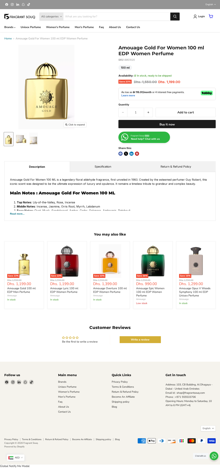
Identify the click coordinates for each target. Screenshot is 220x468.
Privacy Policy (120, 382)
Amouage (12, 295)
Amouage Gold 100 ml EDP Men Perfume (21, 290)
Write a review (140, 340)
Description (37, 166)
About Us (115, 27)
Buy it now (167, 124)
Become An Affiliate (123, 396)
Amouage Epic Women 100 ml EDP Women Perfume (150, 291)
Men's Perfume (84, 27)
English (209, 4)
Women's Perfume (58, 27)
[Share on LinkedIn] (131, 154)
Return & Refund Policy (176, 166)
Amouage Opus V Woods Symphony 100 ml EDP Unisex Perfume (195, 291)
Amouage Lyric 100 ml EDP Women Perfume (64, 290)
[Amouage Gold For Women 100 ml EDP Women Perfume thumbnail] (8, 139)
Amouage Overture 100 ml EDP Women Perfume (110, 290)
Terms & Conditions (123, 387)
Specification (103, 166)
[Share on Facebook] (120, 154)
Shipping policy (120, 401)
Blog (114, 406)
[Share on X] (126, 154)
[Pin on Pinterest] (137, 154)
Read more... (17, 213)
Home (8, 38)
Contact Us (133, 27)
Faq (101, 27)
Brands (9, 27)
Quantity (123, 104)
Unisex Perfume (31, 27)
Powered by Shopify (14, 446)
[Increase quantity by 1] (148, 112)
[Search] (175, 16)
